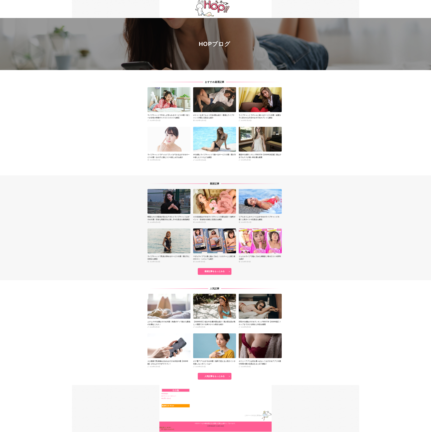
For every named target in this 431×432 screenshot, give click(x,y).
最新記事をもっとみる (215, 271)
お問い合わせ (167, 398)
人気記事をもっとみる (215, 376)
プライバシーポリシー (169, 396)
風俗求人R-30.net (168, 406)
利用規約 (165, 393)
